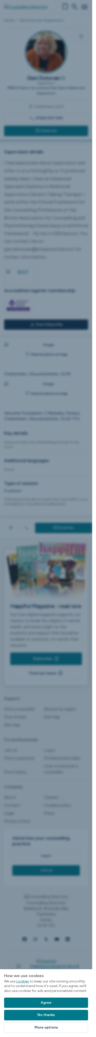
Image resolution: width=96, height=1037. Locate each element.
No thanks (46, 1015)
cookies (22, 981)
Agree (46, 1002)
